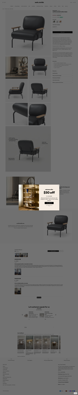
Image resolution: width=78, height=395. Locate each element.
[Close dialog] (58, 185)
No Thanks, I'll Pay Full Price (49, 205)
